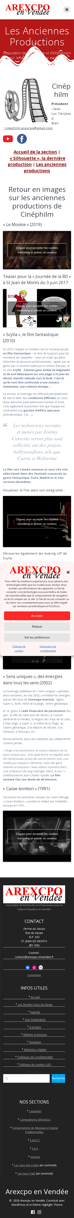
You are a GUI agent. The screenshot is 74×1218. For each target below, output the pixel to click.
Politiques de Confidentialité (35, 1057)
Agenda (35, 1012)
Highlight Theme (52, 1205)
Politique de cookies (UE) (35, 1064)
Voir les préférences (37, 637)
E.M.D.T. (35, 1140)
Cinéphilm (35, 1111)
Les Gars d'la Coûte (26, 1165)
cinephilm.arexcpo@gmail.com (29, 128)
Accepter (37, 615)
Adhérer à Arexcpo (35, 1034)
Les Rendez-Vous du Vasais (35, 1004)
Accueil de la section (35, 152)
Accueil (35, 997)
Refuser (37, 626)
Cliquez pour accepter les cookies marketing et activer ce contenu (37, 250)
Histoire (35, 1157)
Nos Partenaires (35, 1019)
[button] (68, 572)
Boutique (35, 1042)
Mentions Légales (35, 1049)
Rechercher (34, 1072)
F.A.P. (35, 1148)
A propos (35, 1027)
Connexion (34, 975)
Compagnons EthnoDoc (35, 1119)
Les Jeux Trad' (26, 1173)
